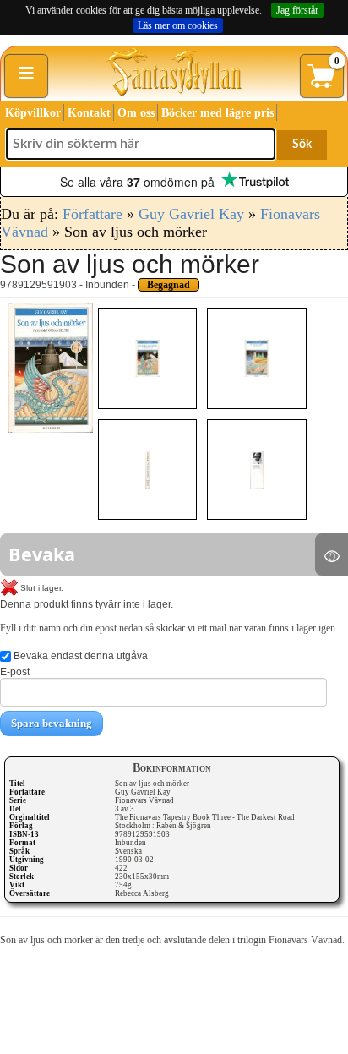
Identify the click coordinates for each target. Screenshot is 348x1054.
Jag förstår (297, 10)
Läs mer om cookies (178, 25)
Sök (302, 144)
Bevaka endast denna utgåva (79, 656)
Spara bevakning (51, 723)
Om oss (136, 112)
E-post (15, 672)
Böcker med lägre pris (217, 112)
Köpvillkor (33, 112)
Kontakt (89, 112)
